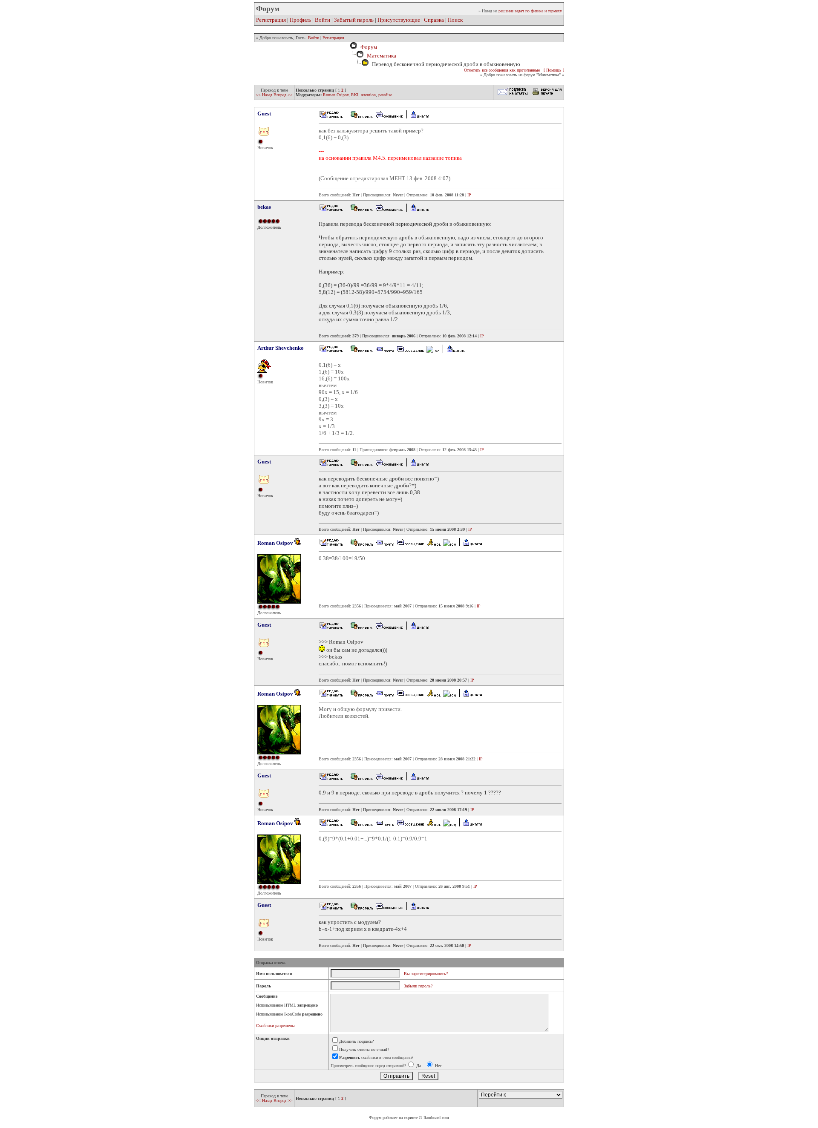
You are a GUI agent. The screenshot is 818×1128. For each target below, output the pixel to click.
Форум (367, 47)
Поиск (455, 20)
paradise (385, 94)
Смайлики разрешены (275, 1025)
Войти (322, 20)
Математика (381, 55)
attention (368, 94)
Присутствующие (398, 20)
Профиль (300, 20)
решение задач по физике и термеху (530, 11)
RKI (354, 94)
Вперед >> (283, 94)
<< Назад (265, 94)
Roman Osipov (336, 94)
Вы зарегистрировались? (426, 973)
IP (469, 195)
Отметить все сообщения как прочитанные (502, 70)
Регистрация (271, 20)
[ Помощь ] (554, 70)
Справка (434, 20)
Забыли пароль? (418, 986)
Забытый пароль (354, 20)
